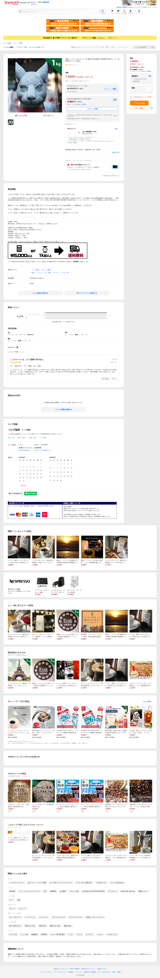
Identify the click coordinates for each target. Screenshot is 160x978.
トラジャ (79, 934)
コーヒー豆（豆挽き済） (84, 882)
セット (11, 900)
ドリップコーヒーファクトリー (29, 891)
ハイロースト (43, 917)
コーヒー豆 (65, 273)
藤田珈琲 (53, 891)
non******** (114, 362)
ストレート (22, 908)
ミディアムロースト (58, 917)
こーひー (100, 934)
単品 (18, 900)
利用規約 (70, 972)
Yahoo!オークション (88, 969)
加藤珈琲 (34, 934)
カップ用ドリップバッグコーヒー (61, 882)
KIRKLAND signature (128, 891)
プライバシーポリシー (46, 972)
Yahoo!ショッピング (61, 969)
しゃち (70, 934)
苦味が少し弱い (30, 926)
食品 (33, 273)
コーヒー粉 (24, 934)
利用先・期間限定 (82, 104)
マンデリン (89, 934)
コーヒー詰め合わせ (117, 882)
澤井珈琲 (12, 891)
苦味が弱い (43, 926)
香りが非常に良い (15, 926)
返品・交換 (32, 437)
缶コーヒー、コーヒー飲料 (37, 882)
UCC (45, 891)
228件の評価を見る (24, 450)
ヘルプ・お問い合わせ (103, 972)
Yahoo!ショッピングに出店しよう (139, 7)
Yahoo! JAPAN (121, 7)
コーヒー (56, 273)
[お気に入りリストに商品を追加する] (151, 108)
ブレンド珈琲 (18, 43)
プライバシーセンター (60, 972)
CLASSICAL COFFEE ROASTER (93, 891)
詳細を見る (116, 152)
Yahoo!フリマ (101, 969)
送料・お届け (22, 437)
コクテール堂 (74, 891)
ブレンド (12, 908)
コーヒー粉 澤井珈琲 (58, 934)
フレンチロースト (15, 917)
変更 (150, 76)
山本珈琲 (63, 891)
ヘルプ (154, 7)
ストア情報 (43, 437)
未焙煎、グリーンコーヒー (95, 917)
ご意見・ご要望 (115, 972)
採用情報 (93, 972)
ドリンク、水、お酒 (44, 273)
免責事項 (86, 972)
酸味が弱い (68, 926)
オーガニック (112, 891)
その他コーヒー (101, 882)
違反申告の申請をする (112, 175)
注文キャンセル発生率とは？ (42, 450)
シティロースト (30, 917)
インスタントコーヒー (16, 882)
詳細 (115, 115)
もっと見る (147, 701)
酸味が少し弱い (55, 926)
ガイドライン (79, 972)
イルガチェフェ (111, 934)
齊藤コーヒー (143, 891)
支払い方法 (11, 437)
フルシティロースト (76, 917)
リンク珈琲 (7, 43)
